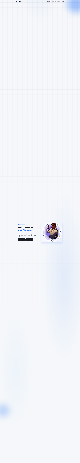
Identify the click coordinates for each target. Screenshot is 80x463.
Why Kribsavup (49, 1)
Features (44, 1)
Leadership (54, 1)
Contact (63, 1)
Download (58, 1)
